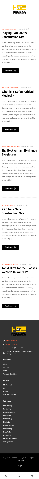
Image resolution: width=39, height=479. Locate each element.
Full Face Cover (8, 425)
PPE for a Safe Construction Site (13, 211)
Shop (5, 371)
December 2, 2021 (23, 29)
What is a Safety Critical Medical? (18, 94)
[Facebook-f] (18, 466)
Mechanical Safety (10, 438)
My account (7, 385)
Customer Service (9, 395)
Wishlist (6, 391)
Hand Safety (7, 429)
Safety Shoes (8, 442)
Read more (9, 71)
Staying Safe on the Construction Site (15, 35)
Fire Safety (7, 422)
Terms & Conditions (10, 374)
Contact (6, 367)
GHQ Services (19, 460)
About (5, 364)
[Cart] (32, 476)
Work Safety (14, 88)
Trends (4, 29)
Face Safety (7, 419)
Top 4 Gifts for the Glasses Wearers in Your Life (19, 270)
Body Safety (7, 406)
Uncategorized (11, 29)
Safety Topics (15, 147)
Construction (6, 147)
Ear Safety (7, 409)
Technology (5, 88)
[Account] (19, 476)
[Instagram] (21, 466)
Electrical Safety (9, 412)
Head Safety (7, 432)
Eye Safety (7, 415)
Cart (4, 388)
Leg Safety (7, 435)
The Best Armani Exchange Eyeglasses (19, 152)
